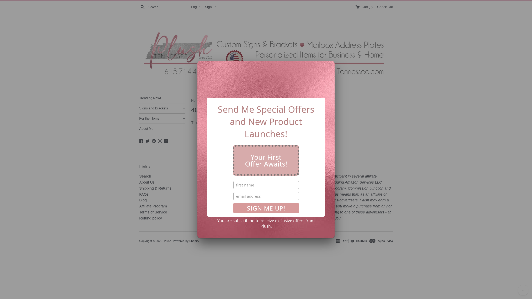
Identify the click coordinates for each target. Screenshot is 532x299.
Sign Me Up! (266, 208)
